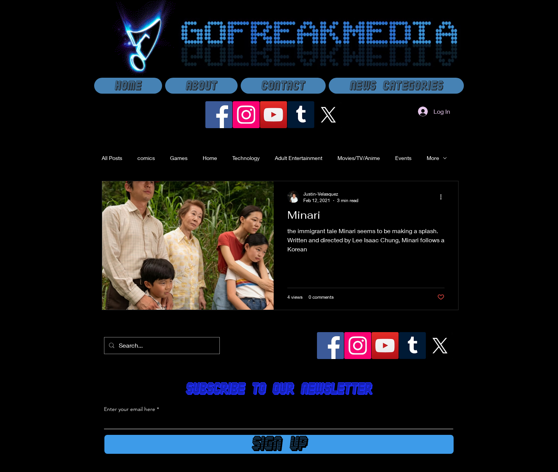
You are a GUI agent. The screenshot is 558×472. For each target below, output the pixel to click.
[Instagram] (246, 114)
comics (146, 158)
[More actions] (443, 196)
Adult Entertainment (298, 158)
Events (403, 158)
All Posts (112, 158)
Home (210, 158)
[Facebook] (218, 114)
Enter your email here (129, 409)
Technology (246, 158)
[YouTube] (273, 114)
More (433, 158)
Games (179, 158)
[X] (328, 114)
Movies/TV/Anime (358, 158)
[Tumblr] (300, 114)
